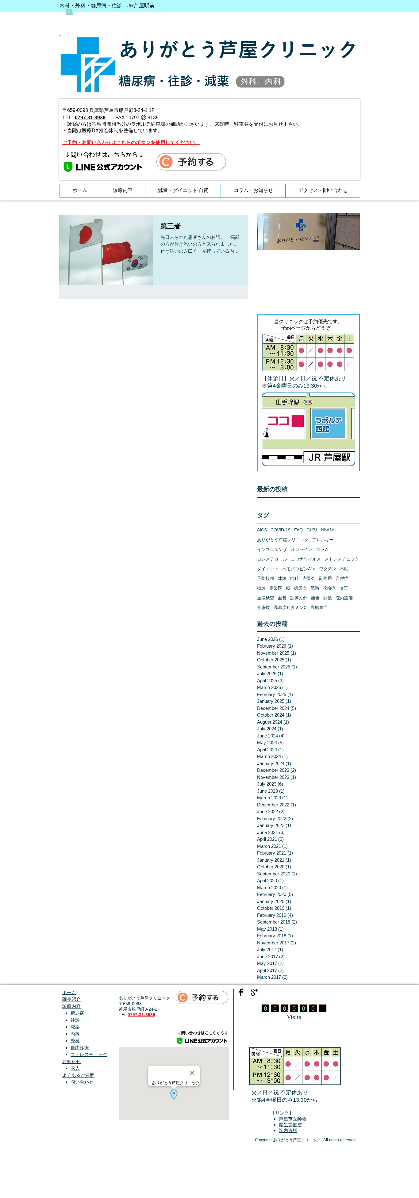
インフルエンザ (272, 549)
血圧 (343, 588)
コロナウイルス (306, 559)
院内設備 (344, 597)
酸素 (315, 597)
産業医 (275, 588)
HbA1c (327, 529)
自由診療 (80, 1047)
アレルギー (323, 539)
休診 (282, 578)
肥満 (314, 588)
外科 (75, 1040)
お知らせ (71, 1061)
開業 (327, 597)
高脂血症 (319, 607)
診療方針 (298, 597)
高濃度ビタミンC (290, 607)
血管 (282, 597)
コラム (322, 549)
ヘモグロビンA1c (298, 568)
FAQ (298, 529)
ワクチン (327, 568)
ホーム (69, 992)
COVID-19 (280, 529)
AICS (262, 529)
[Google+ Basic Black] (254, 992)
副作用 (325, 578)
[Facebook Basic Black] (240, 992)
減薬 (75, 1026)
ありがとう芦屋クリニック (283, 539)
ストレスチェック (342, 559)
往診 (75, 1020)
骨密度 (263, 607)
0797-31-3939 (90, 117)
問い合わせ (82, 1082)
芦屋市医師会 (292, 1119)
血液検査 (265, 597)
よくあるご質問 (78, 1075)
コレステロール (272, 559)
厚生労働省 (290, 1124)
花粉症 (329, 588)
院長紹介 (71, 999)
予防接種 (265, 578)
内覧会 (308, 578)
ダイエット (268, 568)
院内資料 (288, 1130)
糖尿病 (300, 588)
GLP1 (311, 529)
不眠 (344, 568)
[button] (69, 10)
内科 (294, 578)
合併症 (342, 578)
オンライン (301, 549)
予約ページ (293, 328)
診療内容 (71, 1006)
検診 (261, 588)
